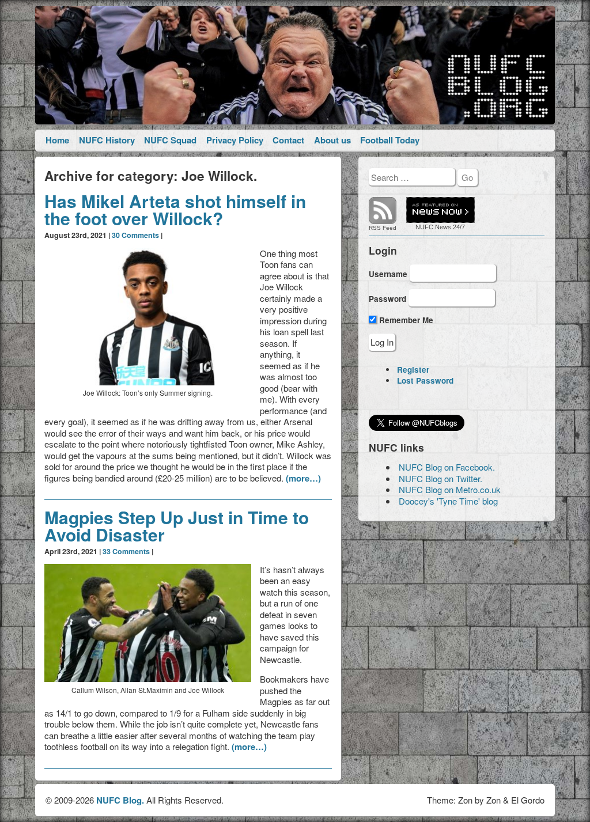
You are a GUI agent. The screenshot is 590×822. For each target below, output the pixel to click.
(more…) (303, 478)
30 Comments (135, 235)
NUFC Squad (170, 140)
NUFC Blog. (120, 800)
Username (388, 273)
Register (413, 369)
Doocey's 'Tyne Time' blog (448, 501)
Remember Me (405, 320)
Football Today (389, 140)
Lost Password (425, 380)
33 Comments (126, 551)
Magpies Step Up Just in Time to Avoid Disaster (176, 526)
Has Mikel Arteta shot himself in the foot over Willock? (175, 209)
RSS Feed (382, 228)
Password (387, 298)
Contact (288, 140)
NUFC (424, 227)
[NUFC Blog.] (294, 65)
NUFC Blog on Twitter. (440, 478)
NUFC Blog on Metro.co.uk (450, 489)
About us (332, 140)
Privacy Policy (234, 140)
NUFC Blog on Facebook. (447, 467)
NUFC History (107, 140)
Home (57, 140)
